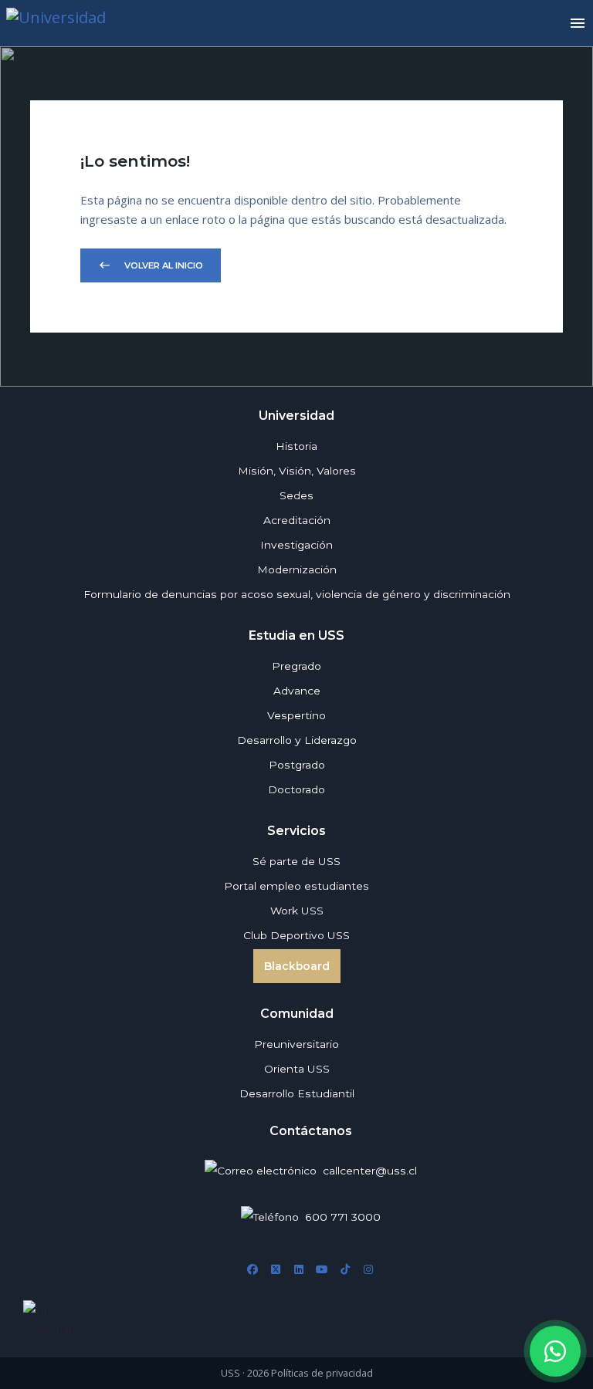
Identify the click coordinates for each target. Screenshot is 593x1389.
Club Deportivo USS (296, 935)
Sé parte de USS (296, 861)
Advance (296, 690)
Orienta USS (297, 1069)
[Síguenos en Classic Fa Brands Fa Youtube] (322, 1270)
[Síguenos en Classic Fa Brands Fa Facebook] (252, 1270)
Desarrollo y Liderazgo (297, 740)
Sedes (296, 495)
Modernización (297, 569)
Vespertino (296, 715)
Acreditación (296, 520)
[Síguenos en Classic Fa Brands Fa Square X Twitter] (275, 1270)
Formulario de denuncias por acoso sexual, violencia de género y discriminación (296, 594)
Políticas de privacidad (322, 1373)
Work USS (297, 910)
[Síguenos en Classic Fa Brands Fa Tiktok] (345, 1270)
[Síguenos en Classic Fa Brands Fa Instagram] (368, 1270)
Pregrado (296, 666)
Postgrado (297, 765)
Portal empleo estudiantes (296, 886)
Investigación (296, 545)
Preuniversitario (296, 1044)
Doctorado (296, 789)
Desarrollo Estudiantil (296, 1093)
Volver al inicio (150, 265)
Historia (296, 446)
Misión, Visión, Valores (297, 471)
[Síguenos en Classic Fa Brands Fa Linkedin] (298, 1270)
